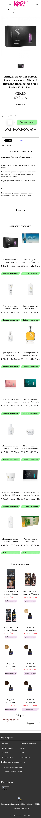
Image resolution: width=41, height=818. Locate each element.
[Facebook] (4, 776)
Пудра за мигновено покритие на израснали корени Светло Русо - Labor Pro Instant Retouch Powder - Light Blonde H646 (30, 629)
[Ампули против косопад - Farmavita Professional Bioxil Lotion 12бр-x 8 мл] (30, 243)
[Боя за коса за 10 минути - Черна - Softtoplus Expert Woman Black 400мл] (11, 615)
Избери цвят (30, 709)
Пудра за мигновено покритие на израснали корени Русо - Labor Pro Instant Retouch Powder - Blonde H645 (10, 665)
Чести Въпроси (7, 757)
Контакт (5, 753)
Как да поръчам (7, 748)
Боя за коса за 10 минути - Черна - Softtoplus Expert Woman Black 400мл (11, 629)
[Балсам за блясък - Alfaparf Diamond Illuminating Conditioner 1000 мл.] (30, 297)
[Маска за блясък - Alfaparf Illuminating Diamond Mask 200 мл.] (30, 436)
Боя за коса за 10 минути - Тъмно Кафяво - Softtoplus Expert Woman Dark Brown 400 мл (30, 592)
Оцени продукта (7, 145)
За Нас (22, 748)
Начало (3, 9)
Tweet (21, 140)
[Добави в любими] (35, 115)
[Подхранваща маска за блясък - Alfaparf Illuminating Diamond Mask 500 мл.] (10, 483)
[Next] (39, 722)
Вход (22, 753)
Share (9, 140)
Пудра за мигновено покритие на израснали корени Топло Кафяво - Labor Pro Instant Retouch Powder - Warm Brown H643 (10, 701)
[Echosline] (30, 723)
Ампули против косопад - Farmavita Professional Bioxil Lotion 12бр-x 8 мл (30, 261)
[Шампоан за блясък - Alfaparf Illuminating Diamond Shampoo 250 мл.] (10, 436)
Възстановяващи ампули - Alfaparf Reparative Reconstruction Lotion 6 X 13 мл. (30, 401)
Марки (10, 9)
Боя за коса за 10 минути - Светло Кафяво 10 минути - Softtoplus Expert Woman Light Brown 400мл (11, 592)
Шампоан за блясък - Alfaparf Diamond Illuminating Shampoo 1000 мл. (10, 541)
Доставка (5, 744)
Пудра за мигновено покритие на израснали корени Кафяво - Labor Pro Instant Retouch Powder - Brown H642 (30, 701)
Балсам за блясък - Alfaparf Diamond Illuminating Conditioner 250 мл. (11, 308)
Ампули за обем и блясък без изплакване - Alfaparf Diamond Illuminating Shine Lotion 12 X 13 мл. (10, 261)
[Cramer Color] (10, 723)
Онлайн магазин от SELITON (20, 816)
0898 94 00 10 (17, 772)
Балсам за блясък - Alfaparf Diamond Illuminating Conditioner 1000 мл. (30, 308)
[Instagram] (9, 776)
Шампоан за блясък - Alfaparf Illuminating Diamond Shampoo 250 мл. (10, 447)
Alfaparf (16, 9)
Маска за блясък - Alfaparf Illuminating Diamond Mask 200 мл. (30, 447)
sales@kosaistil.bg (16, 767)
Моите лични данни (21, 808)
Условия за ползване (28, 744)
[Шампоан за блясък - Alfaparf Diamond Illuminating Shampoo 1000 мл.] (10, 529)
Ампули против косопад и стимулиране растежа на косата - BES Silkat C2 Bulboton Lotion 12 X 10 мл (30, 541)
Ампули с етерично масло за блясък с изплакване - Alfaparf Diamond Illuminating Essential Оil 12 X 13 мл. (30, 494)
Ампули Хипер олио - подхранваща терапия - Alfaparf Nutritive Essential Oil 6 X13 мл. (10, 401)
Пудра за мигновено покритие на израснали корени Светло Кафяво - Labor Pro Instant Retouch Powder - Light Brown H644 (30, 665)
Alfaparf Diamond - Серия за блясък (11, 12)
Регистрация (25, 757)
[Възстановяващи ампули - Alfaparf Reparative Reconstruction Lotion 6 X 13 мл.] (30, 390)
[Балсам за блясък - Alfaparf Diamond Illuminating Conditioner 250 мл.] (10, 297)
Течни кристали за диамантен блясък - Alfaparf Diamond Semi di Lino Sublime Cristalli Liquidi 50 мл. (30, 354)
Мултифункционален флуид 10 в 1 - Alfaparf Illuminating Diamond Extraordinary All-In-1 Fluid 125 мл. (10, 354)
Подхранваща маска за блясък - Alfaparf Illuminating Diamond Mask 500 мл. (10, 494)
